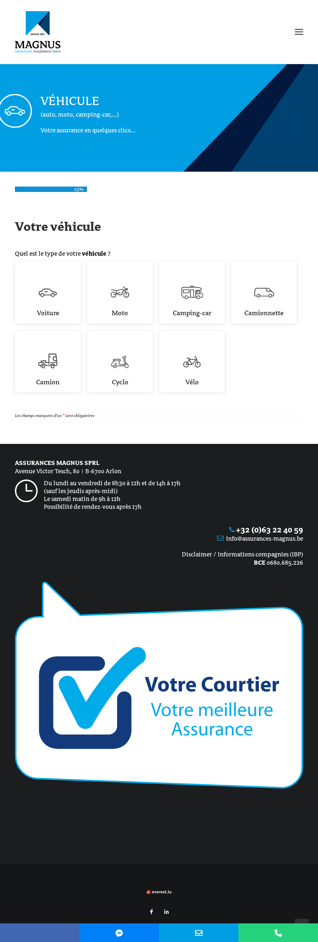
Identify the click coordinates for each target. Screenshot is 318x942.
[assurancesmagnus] (119, 932)
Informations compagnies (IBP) (260, 554)
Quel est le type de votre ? (63, 253)
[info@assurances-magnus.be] (198, 932)
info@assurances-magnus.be (264, 538)
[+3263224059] (278, 932)
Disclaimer (197, 554)
